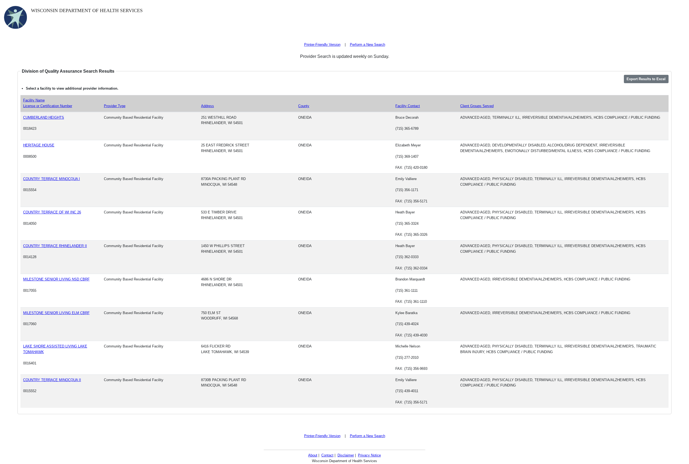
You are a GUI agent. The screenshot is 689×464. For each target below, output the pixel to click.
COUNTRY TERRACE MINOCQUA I (51, 179)
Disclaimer (346, 455)
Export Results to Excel (646, 79)
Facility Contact (407, 106)
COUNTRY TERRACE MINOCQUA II (52, 380)
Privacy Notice (369, 455)
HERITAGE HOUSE (38, 145)
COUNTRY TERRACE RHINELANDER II (55, 246)
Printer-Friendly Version (322, 45)
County (303, 106)
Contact (327, 455)
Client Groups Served (477, 106)
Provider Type (114, 106)
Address (207, 106)
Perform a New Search (367, 45)
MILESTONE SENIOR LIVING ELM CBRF (56, 313)
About (312, 455)
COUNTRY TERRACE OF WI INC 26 (52, 212)
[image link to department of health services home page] (15, 17)
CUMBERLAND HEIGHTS (43, 117)
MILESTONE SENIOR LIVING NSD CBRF (56, 279)
